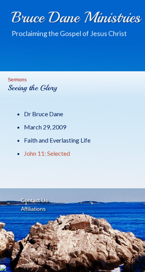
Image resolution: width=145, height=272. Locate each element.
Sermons (17, 80)
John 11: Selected (47, 153)
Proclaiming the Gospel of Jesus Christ (69, 33)
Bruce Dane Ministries (76, 17)
